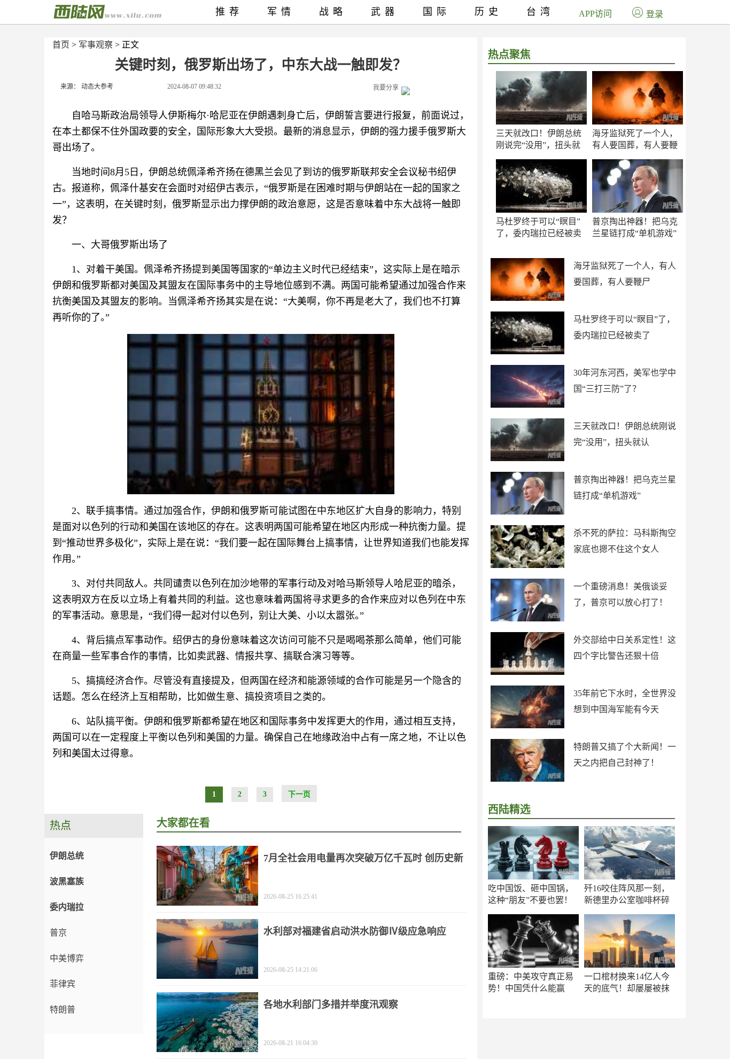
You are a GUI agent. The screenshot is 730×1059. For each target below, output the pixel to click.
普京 (58, 932)
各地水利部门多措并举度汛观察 (330, 1004)
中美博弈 (67, 958)
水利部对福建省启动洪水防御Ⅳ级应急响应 (354, 931)
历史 (488, 11)
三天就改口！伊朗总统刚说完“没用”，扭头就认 (538, 145)
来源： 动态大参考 (86, 86)
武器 (385, 11)
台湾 (540, 11)
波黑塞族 (67, 881)
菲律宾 (62, 983)
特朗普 (62, 1009)
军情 (281, 11)
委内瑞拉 (67, 907)
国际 (437, 11)
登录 (654, 14)
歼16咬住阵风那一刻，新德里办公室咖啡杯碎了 (627, 900)
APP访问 (595, 13)
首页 (60, 44)
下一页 (299, 794)
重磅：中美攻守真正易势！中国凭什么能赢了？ (530, 988)
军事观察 (96, 44)
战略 (333, 11)
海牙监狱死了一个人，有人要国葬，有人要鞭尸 (635, 145)
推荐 (229, 11)
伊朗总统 (67, 855)
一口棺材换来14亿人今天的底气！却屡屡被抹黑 (627, 988)
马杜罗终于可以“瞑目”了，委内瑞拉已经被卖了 (538, 233)
